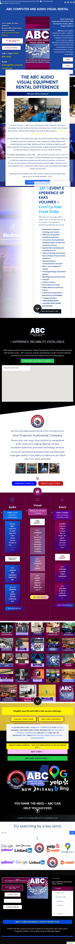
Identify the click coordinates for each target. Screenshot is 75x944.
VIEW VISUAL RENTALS (39, 597)
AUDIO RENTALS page (12, 547)
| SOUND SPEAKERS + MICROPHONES (12, 515)
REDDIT (41, 738)
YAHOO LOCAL (56, 735)
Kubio (46, 936)
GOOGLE (60, 727)
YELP (45, 733)
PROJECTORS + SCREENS (37, 512)
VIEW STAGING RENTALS (64, 605)
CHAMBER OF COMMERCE (39, 727)
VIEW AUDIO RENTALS (14, 608)
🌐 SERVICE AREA (61, 897)
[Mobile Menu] (37, 15)
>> (37, 747)
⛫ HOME (58, 888)
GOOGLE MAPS (43, 735)
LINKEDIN (34, 738)
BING (24, 735)
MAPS (34, 735)
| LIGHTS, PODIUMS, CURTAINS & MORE (62, 515)
